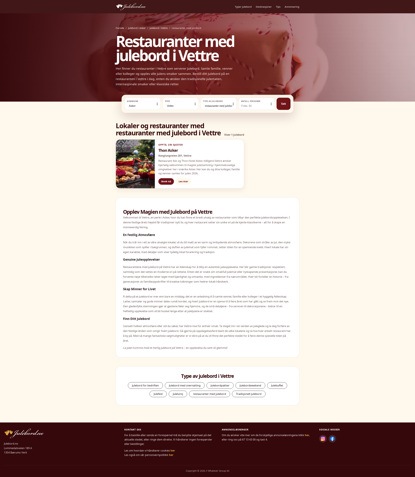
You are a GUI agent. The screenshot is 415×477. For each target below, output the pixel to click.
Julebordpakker (220, 385)
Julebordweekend (250, 385)
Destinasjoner (264, 6)
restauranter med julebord (209, 394)
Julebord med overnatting (185, 385)
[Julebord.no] (131, 7)
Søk (283, 103)
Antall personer (251, 101)
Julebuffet (277, 385)
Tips (278, 6)
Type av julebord (213, 101)
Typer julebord (243, 6)
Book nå (166, 181)
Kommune (132, 101)
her (173, 450)
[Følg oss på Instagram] (323, 438)
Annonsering (292, 6)
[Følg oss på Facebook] (332, 438)
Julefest (158, 394)
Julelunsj (178, 394)
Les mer (183, 181)
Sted (167, 101)
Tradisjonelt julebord (248, 394)
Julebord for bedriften (145, 385)
